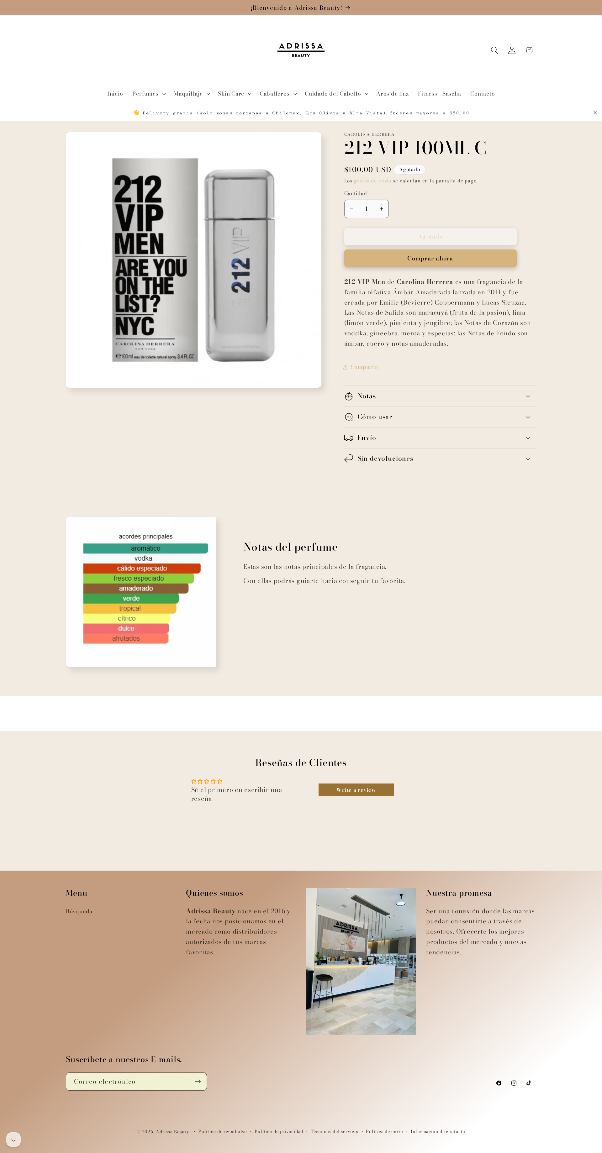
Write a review (356, 790)
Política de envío (384, 1132)
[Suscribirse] (198, 1081)
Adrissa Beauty (172, 1132)
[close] (595, 112)
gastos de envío (372, 180)
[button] (148, 94)
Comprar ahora (430, 258)
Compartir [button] (365, 367)
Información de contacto (438, 1132)
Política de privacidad (279, 1132)
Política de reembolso (222, 1132)
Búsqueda (79, 911)
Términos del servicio (334, 1132)
